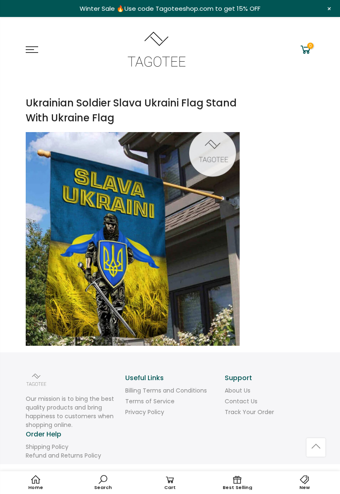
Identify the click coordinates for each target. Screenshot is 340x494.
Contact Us (241, 401)
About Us (237, 390)
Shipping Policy (47, 447)
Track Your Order (249, 412)
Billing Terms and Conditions (166, 390)
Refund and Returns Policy (63, 455)
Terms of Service (150, 401)
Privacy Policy (144, 412)
